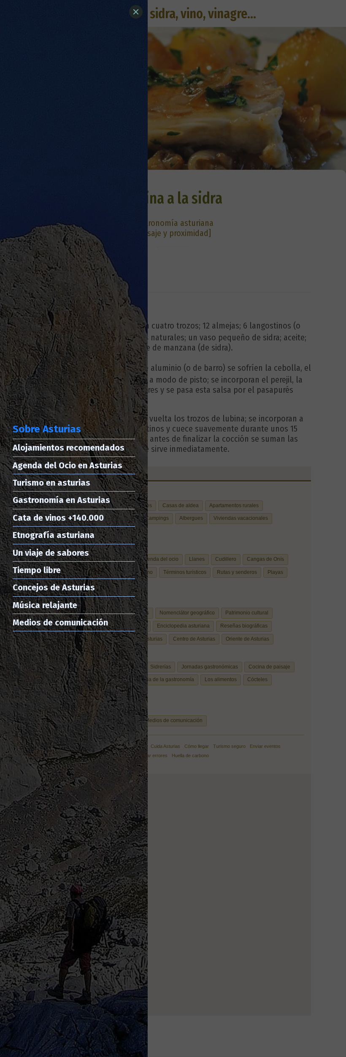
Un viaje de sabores (51, 553)
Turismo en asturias (51, 483)
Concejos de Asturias (54, 587)
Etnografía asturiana (54, 535)
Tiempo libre (37, 570)
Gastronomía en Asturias (61, 500)
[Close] (136, 12)
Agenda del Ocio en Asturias (67, 465)
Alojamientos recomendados (68, 448)
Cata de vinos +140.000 (58, 518)
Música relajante (45, 605)
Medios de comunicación (60, 622)
